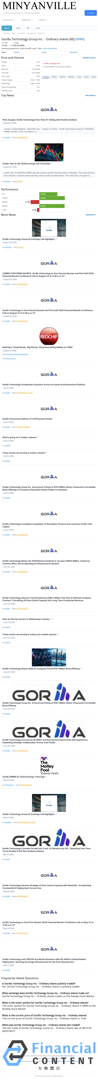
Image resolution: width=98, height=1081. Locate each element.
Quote (16, 52)
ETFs (28, 28)
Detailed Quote (89, 57)
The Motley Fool (9, 785)
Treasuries (41, 33)
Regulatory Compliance (23, 427)
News (13, 33)
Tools (38, 28)
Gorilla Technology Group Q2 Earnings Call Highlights (29, 239)
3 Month (71, 77)
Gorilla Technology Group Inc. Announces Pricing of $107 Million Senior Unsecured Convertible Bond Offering (48, 704)
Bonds (30, 393)
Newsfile (7, 137)
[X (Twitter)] (40, 1068)
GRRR (79, 39)
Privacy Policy (56, 1061)
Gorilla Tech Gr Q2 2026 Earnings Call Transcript (27, 163)
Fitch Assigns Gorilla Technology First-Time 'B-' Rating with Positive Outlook (39, 119)
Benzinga (7, 181)
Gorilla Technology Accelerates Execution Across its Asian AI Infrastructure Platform (43, 384)
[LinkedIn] (52, 1068)
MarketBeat (8, 247)
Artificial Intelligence (22, 137)
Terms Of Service (72, 1061)
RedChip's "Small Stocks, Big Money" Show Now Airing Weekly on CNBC (37, 347)
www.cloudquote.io (67, 1056)
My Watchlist (26, 20)
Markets (6, 28)
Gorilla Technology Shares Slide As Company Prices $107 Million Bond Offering (42, 668)
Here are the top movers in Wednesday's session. (27, 619)
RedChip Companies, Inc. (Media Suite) (17, 354)
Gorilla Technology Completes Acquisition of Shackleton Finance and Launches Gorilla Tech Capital (47, 525)
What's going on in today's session (20, 437)
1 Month (62, 77)
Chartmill (7, 445)
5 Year (93, 77)
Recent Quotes (8, 20)
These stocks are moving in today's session (24, 452)
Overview (7, 33)
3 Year (86, 77)
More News (90, 95)
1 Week (54, 77)
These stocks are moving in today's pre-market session (30, 634)
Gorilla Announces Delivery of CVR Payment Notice (27, 418)
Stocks (18, 28)
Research (73, 52)
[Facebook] (46, 1068)
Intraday (45, 77)
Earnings (20, 181)
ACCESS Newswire (10, 358)
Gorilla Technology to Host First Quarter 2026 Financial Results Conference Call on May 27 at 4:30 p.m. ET (47, 923)
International (31, 33)
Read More (90, 215)
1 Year (79, 77)
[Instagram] (58, 1068)
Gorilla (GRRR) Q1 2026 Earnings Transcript (24, 776)
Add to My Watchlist (49, 48)
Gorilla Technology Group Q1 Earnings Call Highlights (29, 814)
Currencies (21, 33)
